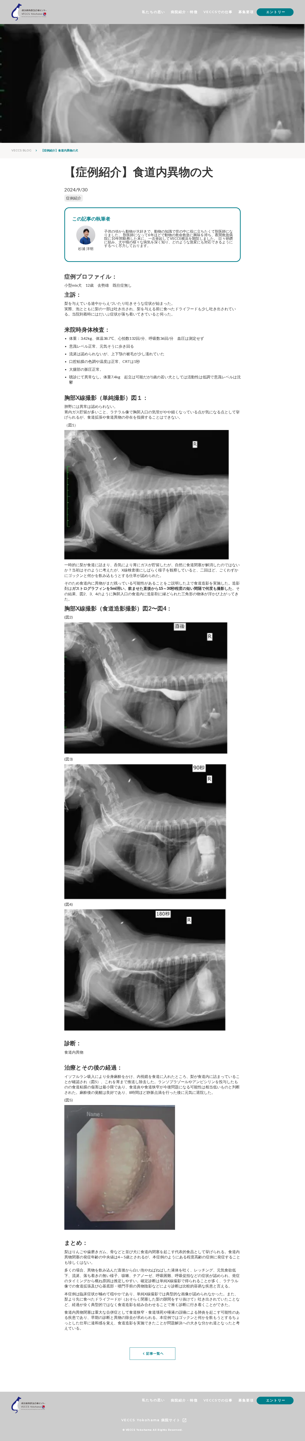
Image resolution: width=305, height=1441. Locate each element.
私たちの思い (153, 12)
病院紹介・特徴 (184, 12)
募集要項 (246, 12)
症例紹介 (73, 198)
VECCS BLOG (21, 150)
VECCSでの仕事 (218, 12)
